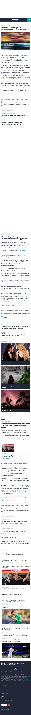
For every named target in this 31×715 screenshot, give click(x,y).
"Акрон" (23, 250)
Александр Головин (6, 497)
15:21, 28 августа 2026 (6, 421)
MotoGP (15, 94)
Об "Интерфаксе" (9, 663)
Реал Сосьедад (22, 497)
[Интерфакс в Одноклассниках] (13, 700)
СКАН (2, 695)
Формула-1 (4, 94)
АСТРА (2, 691)
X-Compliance (3, 689)
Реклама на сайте (4, 664)
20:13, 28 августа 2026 (6, 234)
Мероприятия (12, 664)
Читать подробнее (15, 456)
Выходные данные (5, 709)
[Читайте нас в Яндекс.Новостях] (2, 700)
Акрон (3, 305)
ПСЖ (3, 184)
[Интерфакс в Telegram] (4, 700)
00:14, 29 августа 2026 (6, 135)
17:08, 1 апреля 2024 (5, 25)
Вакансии (22, 663)
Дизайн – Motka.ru (4, 710)
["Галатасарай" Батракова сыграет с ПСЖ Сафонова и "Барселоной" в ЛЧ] (8, 451)
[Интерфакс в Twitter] (6, 700)
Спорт (3, 24)
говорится (26, 77)
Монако (15, 497)
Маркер (2, 690)
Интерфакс (15, 20)
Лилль (7, 184)
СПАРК (2, 688)
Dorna (9, 94)
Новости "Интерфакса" (5, 694)
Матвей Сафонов (25, 184)
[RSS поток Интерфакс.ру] (11, 700)
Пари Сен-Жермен (14, 184)
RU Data (2, 696)
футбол (3, 187)
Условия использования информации (9, 708)
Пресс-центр (16, 663)
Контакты (3, 663)
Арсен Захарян (5, 500)
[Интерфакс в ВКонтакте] (8, 700)
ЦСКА (7, 305)
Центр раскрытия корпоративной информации (9, 697)
